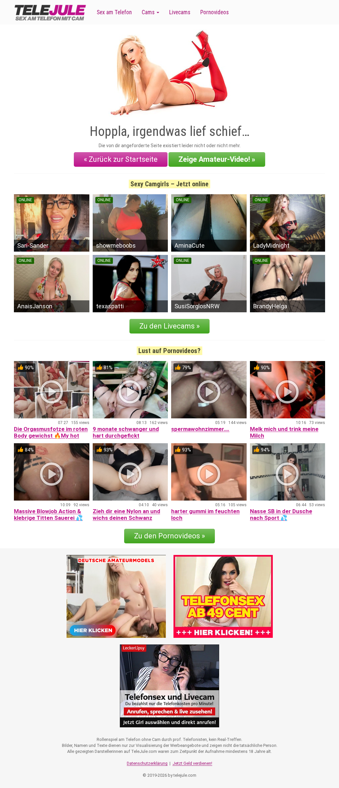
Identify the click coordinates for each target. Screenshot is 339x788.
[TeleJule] (50, 12)
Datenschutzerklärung (147, 763)
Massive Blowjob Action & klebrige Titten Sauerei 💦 (48, 514)
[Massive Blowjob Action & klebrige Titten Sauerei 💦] (51, 472)
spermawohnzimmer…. (200, 429)
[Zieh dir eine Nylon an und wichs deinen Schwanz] (130, 472)
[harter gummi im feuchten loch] (209, 472)
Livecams (179, 12)
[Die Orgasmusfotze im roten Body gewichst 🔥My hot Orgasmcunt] (51, 389)
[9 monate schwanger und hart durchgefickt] (130, 389)
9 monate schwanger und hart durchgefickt (126, 432)
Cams (149, 12)
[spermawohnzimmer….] (209, 389)
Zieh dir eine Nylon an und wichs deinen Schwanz (126, 514)
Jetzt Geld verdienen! (192, 763)
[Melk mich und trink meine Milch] (287, 389)
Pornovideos (214, 12)
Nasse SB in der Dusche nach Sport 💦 (281, 514)
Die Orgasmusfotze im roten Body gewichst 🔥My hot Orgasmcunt (51, 436)
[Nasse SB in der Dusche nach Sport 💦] (287, 472)
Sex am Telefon (114, 12)
